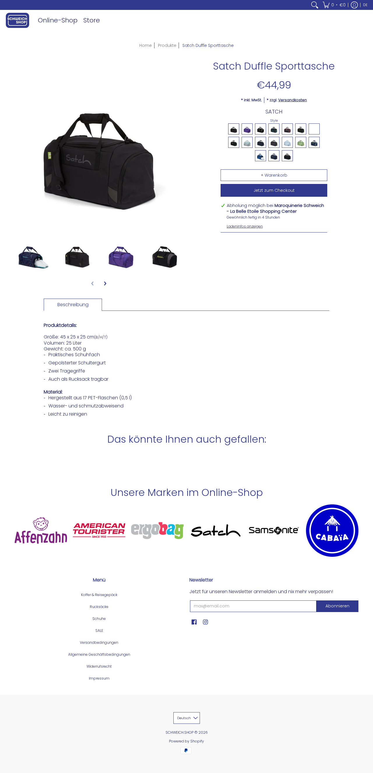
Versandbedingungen (99, 642)
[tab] (73, 305)
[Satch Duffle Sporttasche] (33, 253)
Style (274, 120)
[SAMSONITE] (274, 530)
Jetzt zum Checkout (274, 190)
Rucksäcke (99, 606)
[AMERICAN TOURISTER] (99, 530)
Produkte (167, 45)
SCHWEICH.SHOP (179, 732)
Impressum (99, 678)
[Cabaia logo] (332, 530)
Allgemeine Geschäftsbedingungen (99, 654)
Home (145, 45)
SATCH (273, 111)
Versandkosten (292, 99)
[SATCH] (215, 530)
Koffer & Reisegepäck (99, 594)
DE (365, 4)
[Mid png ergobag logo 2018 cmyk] (157, 530)
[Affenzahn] (41, 530)
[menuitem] (314, 5)
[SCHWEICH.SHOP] (17, 20)
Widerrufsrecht (99, 666)
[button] (334, 5)
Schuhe (99, 618)
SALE (99, 630)
